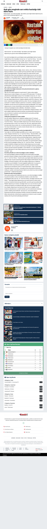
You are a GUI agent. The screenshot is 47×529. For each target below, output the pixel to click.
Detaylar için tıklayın (23, 373)
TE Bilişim (13, 227)
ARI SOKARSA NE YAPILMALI (11, 278)
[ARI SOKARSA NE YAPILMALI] (14, 272)
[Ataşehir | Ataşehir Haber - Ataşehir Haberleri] (23, 1)
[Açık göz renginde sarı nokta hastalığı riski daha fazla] (23, 31)
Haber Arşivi (27, 432)
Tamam (4, 455)
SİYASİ (13, 4)
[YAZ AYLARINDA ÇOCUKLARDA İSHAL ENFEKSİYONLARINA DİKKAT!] (33, 272)
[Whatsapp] (23, 423)
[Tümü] (41, 303)
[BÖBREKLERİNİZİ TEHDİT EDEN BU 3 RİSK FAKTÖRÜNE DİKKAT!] (14, 257)
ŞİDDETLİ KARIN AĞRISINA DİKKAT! (31, 263)
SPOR (17, 4)
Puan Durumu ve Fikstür (9, 429)
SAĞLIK (10, 7)
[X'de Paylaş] (7, 45)
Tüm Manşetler (28, 429)
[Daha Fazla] (11, 45)
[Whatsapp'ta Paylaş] (9, 45)
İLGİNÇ (20, 449)
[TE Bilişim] (7, 228)
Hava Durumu (7, 426)
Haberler (5, 7)
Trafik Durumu (27, 426)
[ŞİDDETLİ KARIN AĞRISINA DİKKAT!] (33, 257)
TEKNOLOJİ (22, 4)
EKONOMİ (8, 4)
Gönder (7, 296)
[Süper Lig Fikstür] (41, 377)
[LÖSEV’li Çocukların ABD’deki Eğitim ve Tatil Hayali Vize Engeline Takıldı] (14, 242)
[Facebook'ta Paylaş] (5, 45)
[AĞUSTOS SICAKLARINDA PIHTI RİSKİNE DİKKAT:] (33, 242)
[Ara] (42, 1)
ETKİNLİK (26, 449)
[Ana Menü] (4, 1)
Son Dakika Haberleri (9, 432)
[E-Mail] (12, 230)
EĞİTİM (28, 4)
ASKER (12, 450)
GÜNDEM (3, 4)
